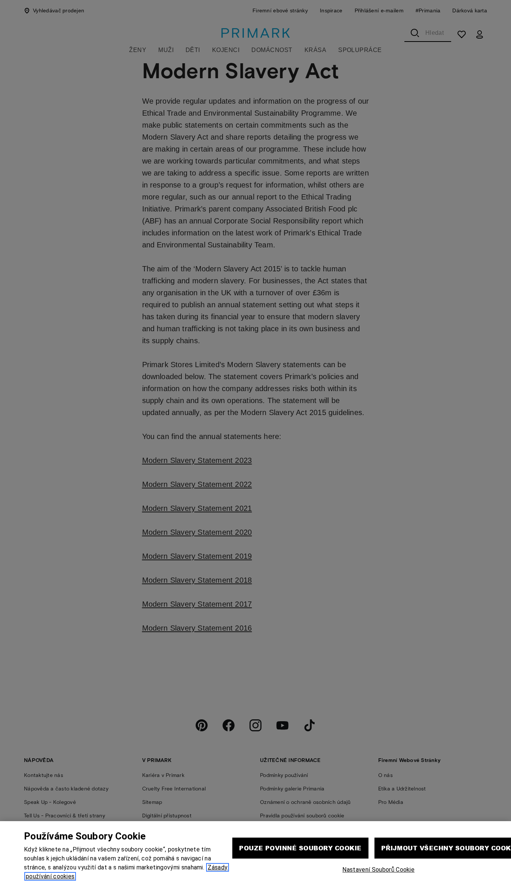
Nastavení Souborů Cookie (378, 869)
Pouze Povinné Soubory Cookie (300, 848)
